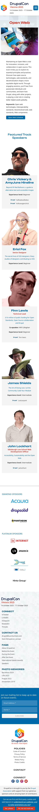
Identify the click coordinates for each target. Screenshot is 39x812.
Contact (20, 770)
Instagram (6, 621)
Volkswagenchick (22, 203)
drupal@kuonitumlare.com (12, 636)
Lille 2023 (5, 675)
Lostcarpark (22, 400)
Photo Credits (20, 762)
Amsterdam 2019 (8, 681)
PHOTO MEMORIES (13, 669)
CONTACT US (10, 633)
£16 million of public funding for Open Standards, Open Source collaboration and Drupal (19, 320)
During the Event (8, 654)
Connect (19, 777)
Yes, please (9, 808)
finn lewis (22, 337)
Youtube (26, 781)
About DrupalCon (8, 648)
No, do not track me (25, 808)
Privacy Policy (19, 754)
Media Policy (19, 760)
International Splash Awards (12, 660)
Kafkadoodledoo (22, 200)
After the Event (7, 657)
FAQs (5, 645)
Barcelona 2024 (8, 672)
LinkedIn (5, 618)
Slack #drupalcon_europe (11, 639)
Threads (5, 627)
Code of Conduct (19, 751)
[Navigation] (35, 7)
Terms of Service (19, 757)
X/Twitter (5, 615)
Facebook (13, 781)
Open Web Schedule (15, 117)
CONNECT (8, 611)
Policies (19, 748)
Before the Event (8, 651)
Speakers (5, 663)
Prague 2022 (6, 678)
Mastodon (5, 624)
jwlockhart (22, 468)
